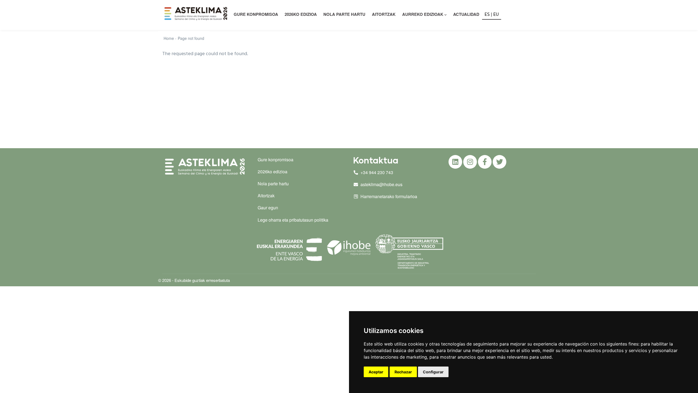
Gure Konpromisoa (256, 14)
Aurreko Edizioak (422, 14)
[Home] (196, 13)
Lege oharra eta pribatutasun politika (293, 220)
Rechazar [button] (403, 372)
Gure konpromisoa (275, 159)
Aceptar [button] (376, 372)
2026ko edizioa (301, 14)
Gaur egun (268, 207)
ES (487, 15)
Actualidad (466, 14)
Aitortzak (384, 14)
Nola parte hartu (344, 14)
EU (496, 15)
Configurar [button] (433, 372)
